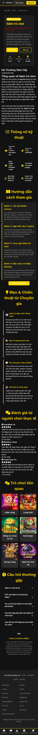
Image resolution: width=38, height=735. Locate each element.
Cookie (4, 710)
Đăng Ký (31, 3)
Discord (22, 679)
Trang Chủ (4, 733)
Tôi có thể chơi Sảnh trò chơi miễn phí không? (18, 605)
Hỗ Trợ (22, 705)
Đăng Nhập (20, 3)
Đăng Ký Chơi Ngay (19, 283)
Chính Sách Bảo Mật (8, 714)
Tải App (17, 733)
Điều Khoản (23, 710)
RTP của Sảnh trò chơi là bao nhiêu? (16, 596)
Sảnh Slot (5, 697)
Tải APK (22, 689)
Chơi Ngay (12, 50)
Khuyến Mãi (24, 733)
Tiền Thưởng (33, 733)
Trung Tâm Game (25, 693)
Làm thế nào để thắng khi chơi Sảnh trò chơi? (19, 623)
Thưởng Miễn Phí (7, 701)
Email (24, 675)
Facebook (30, 675)
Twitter (15, 679)
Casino (14, 10)
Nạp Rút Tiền (23, 701)
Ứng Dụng (5, 693)
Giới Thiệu (5, 705)
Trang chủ (7, 10)
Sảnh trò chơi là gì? (12, 588)
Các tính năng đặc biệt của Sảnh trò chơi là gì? (19, 614)
